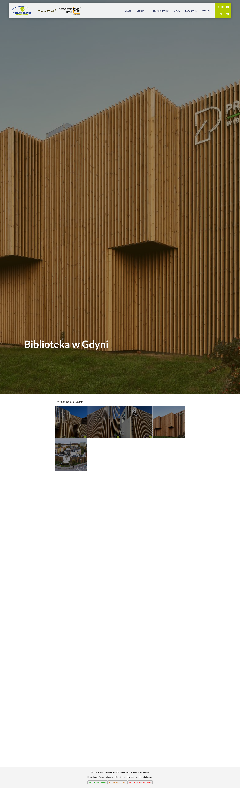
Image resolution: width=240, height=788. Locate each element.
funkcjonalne (146, 777)
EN (227, 14)
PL (221, 14)
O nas (177, 11)
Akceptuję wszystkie (98, 782)
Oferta (140, 11)
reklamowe (134, 777)
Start (128, 11)
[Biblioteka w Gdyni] (71, 422)
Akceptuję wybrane (117, 782)
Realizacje (191, 11)
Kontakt (207, 11)
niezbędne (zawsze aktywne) (101, 777)
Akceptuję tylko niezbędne (140, 782)
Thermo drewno (159, 11)
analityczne (122, 777)
